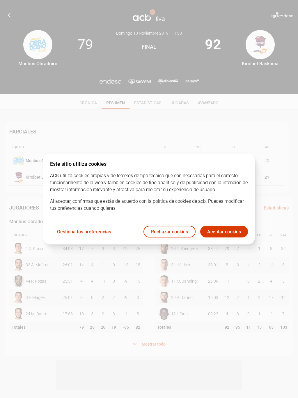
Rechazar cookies (169, 232)
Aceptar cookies (224, 232)
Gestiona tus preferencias (84, 232)
